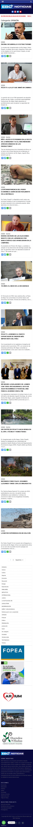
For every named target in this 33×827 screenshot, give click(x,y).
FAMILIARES (5, 589)
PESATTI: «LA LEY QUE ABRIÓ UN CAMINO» (16, 87)
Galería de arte (5, 796)
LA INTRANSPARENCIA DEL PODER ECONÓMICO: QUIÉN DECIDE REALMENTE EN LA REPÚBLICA (15, 192)
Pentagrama (4, 809)
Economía (4, 578)
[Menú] (2, 1)
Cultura (3, 572)
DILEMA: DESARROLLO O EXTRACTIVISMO (16, 44)
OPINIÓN (3, 41)
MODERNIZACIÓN (6, 606)
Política (3, 788)
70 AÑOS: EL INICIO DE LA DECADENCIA (15, 286)
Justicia (4, 598)
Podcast (4, 617)
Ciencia (3, 569)
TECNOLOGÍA (5, 637)
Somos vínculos (5, 794)
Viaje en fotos (4, 797)
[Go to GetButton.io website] (3, 825)
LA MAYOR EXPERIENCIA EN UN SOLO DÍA (16, 533)
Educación (4, 581)
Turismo (4, 642)
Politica (8, 137)
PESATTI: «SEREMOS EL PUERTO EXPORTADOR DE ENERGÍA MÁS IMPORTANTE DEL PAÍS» (13, 336)
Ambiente (4, 567)
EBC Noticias (16, 818)
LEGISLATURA (5, 603)
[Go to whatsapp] (4, 822)
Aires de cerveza (5, 804)
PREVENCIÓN (5, 623)
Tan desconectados (6, 808)
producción (4, 626)
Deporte (4, 575)
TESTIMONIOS (5, 640)
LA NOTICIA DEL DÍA (7, 600)
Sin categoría (5, 631)
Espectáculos (5, 586)
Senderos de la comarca (7, 806)
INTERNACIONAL (6, 595)
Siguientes (18, 560)
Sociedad (4, 634)
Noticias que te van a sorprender (10, 612)
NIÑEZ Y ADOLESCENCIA (8, 609)
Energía (4, 583)
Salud (3, 628)
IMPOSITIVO (5, 592)
